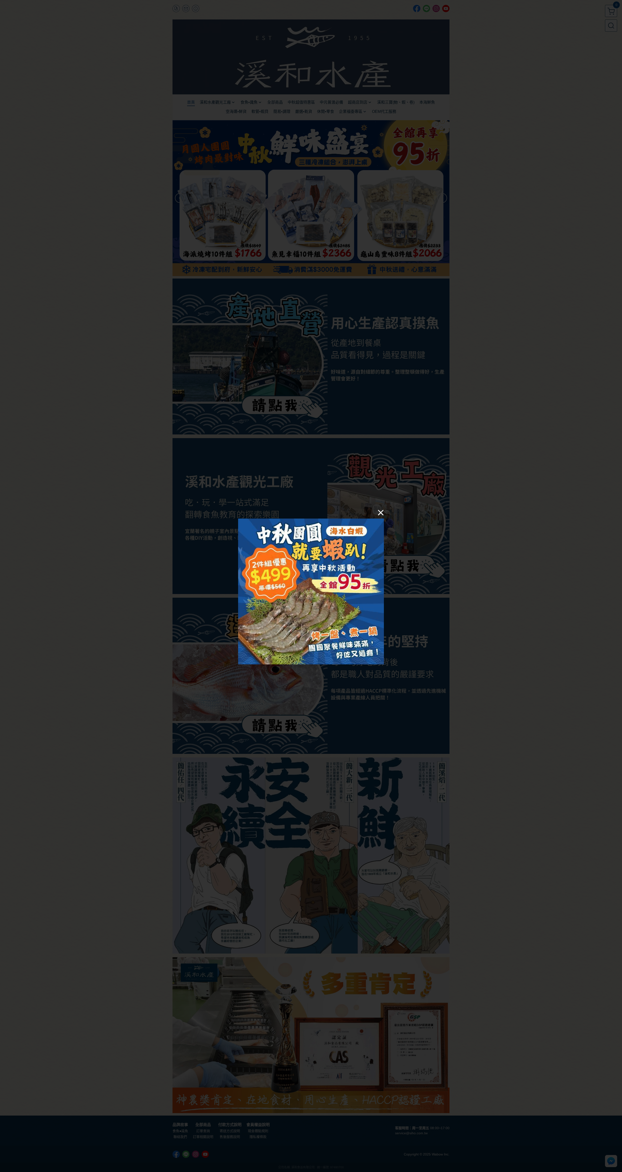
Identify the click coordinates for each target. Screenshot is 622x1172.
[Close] (381, 512)
